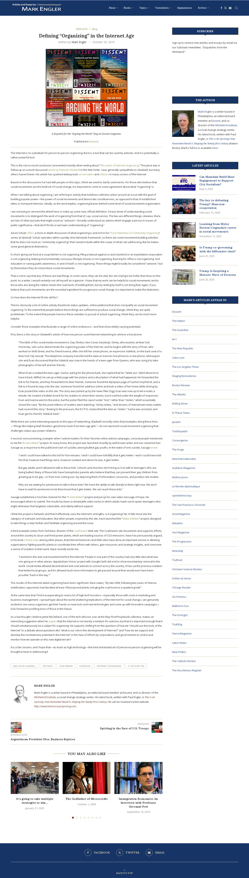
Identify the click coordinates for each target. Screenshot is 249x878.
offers (30, 233)
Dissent (93, 141)
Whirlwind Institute (45, 697)
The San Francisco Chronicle (188, 505)
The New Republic (182, 348)
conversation (86, 174)
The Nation (178, 321)
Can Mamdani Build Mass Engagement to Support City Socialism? (216, 180)
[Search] (236, 8)
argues (52, 621)
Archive (202, 7)
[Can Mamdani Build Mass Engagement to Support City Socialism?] (184, 183)
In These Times (181, 413)
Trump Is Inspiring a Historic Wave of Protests (217, 273)
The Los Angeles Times (185, 367)
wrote (154, 447)
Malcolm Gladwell (24, 666)
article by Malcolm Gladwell (64, 170)
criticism (104, 174)
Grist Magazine (181, 514)
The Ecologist (180, 615)
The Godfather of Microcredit (86, 799)
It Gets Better (31, 443)
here (215, 148)
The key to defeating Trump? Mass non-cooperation (213, 204)
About (112, 7)
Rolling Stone (180, 403)
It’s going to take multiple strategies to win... (34, 801)
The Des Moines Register (187, 670)
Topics (143, 7)
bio (196, 148)
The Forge (178, 449)
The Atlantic (179, 394)
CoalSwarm (80, 531)
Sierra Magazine (182, 633)
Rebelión (177, 523)
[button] (16, 790)
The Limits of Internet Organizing (119, 165)
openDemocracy (182, 495)
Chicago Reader (181, 587)
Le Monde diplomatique (186, 486)
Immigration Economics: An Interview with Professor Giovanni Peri (138, 802)
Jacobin (176, 422)
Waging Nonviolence (184, 376)
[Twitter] (225, 8)
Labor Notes (179, 643)
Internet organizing (109, 666)
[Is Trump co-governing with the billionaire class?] (184, 253)
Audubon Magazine (183, 468)
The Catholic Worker (184, 661)
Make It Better (131, 518)
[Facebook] (221, 8)
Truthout (177, 560)
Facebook (84, 666)
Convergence (180, 440)
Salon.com (178, 357)
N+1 (174, 339)
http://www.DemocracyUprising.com (55, 706)
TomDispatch (180, 431)
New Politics (179, 652)
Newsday (177, 551)
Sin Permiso (179, 597)
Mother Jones (180, 477)
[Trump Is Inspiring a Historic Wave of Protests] (184, 277)
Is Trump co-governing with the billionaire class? (217, 249)
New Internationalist (184, 459)
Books (127, 7)
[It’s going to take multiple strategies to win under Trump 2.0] (35, 778)
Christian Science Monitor (187, 569)
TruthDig (177, 624)
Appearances (184, 7)
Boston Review (181, 385)
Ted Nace (47, 666)
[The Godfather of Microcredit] (87, 778)
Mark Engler (79, 42)
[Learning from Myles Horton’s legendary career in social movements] (184, 230)
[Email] (230, 8)
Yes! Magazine (180, 532)
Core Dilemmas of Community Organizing (135, 233)
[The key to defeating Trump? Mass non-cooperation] (184, 206)
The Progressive (181, 541)
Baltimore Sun (180, 606)
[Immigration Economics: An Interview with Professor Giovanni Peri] (138, 778)
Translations (162, 7)
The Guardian (180, 330)
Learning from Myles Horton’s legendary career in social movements (217, 227)
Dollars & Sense (181, 578)
